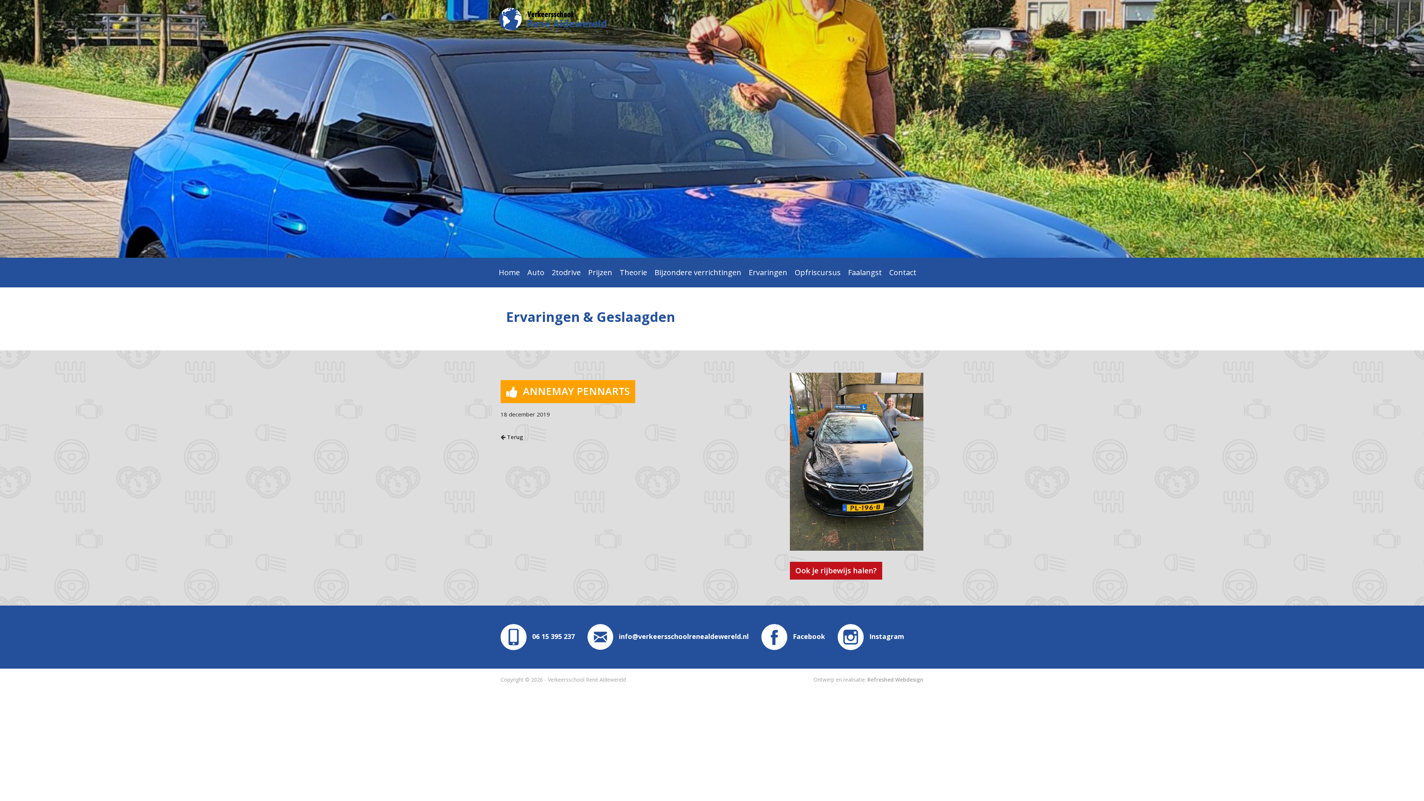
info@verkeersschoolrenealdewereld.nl (684, 636)
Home (509, 272)
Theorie (633, 272)
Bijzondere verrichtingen (698, 272)
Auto (535, 272)
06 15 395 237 (553, 636)
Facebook (809, 636)
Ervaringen (768, 272)
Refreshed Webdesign (895, 679)
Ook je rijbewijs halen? (836, 571)
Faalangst (865, 272)
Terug (514, 437)
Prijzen (600, 272)
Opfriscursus (818, 272)
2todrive (566, 272)
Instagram (886, 636)
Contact (902, 272)
